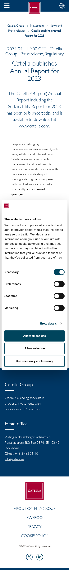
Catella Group (15, 25)
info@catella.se (14, 459)
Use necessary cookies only (34, 361)
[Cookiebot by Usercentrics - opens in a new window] (49, 205)
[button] (6, 6)
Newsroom (37, 25)
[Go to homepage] (35, 8)
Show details (48, 323)
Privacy (34, 526)
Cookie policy (34, 535)
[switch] (59, 284)
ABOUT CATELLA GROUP (34, 508)
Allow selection (34, 348)
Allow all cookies (34, 335)
